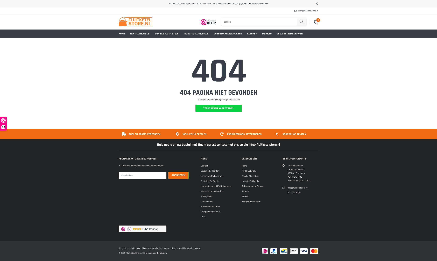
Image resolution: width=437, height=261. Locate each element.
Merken (267, 33)
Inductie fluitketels (196, 33)
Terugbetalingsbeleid (210, 212)
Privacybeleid (207, 196)
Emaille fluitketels (166, 33)
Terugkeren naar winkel (218, 108)
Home (122, 33)
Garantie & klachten (210, 171)
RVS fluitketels (139, 33)
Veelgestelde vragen (290, 33)
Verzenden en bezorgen (212, 176)
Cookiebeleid (207, 201)
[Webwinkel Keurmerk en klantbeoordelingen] (208, 22)
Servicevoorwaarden (210, 206)
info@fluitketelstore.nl (308, 11)
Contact (204, 166)
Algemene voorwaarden (212, 191)
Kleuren (252, 33)
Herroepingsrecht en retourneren (216, 186)
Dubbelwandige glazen (228, 33)
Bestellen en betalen (210, 181)
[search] (301, 22)
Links (203, 216)
